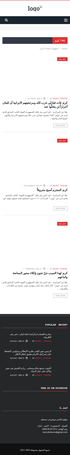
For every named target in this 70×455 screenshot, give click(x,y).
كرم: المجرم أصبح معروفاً (52, 190)
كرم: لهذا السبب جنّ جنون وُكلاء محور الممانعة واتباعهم (40, 275)
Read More (60, 125)
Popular (50, 324)
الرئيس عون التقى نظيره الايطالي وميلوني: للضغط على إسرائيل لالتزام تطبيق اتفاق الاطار (27, 352)
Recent (63, 324)
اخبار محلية (62, 59)
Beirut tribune (60, 98)
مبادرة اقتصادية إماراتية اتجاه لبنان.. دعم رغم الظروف (44, 25)
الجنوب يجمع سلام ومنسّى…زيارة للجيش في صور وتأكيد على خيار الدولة (28, 369)
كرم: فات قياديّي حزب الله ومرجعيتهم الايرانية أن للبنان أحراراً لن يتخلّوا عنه (35, 104)
